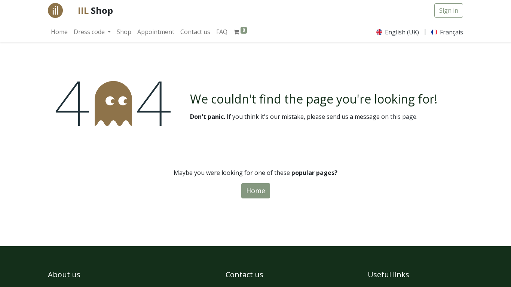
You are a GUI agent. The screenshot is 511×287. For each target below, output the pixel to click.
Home (255, 190)
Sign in (448, 10)
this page (403, 116)
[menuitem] (59, 31)
